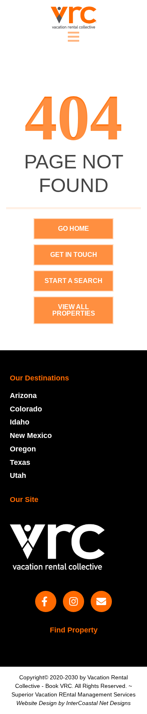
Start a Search (73, 280)
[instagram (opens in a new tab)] (73, 601)
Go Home (73, 228)
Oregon (23, 449)
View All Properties (73, 310)
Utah (18, 475)
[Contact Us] (101, 601)
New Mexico (31, 435)
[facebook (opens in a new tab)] (45, 601)
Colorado (26, 409)
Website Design (36, 703)
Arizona (23, 395)
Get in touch (73, 254)
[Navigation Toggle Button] (73, 37)
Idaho (19, 422)
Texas (20, 462)
